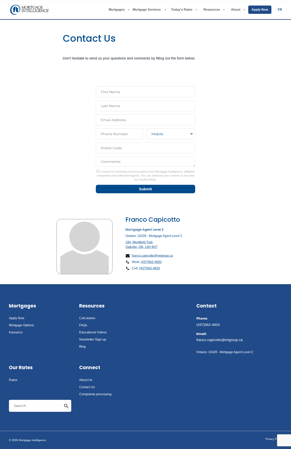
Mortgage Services (147, 9)
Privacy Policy (273, 439)
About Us (85, 380)
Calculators (87, 318)
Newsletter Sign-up (92, 339)
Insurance (16, 332)
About (235, 9)
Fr (280, 9)
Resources (212, 9)
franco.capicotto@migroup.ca (152, 255)
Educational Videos (93, 332)
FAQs (83, 325)
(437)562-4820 (151, 262)
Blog (82, 346)
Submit (145, 189)
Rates (13, 380)
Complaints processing (95, 394)
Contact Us (87, 387)
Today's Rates (181, 9)
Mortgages (117, 9)
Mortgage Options (21, 325)
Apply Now (260, 9)
